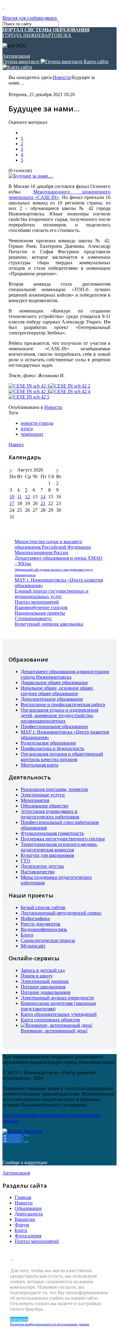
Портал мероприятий (37, 602)
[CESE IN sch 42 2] (69, 386)
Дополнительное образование (52, 699)
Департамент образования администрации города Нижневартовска (65, 674)
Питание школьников (43, 986)
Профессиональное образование (54, 726)
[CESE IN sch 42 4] (69, 391)
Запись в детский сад (43, 970)
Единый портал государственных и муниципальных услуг (51, 593)
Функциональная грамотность (52, 833)
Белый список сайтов (43, 907)
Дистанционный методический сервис (61, 912)
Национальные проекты (40, 613)
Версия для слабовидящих (29, 17)
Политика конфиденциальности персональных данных (49, 1324)
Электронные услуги (43, 794)
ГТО (25, 860)
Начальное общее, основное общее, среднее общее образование (57, 690)
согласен (19, 1319)
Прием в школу (37, 975)
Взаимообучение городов (41, 607)
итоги (27, 428)
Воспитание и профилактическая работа (63, 704)
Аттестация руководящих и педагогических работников (50, 814)
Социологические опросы (48, 940)
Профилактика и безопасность (52, 748)
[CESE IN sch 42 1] (29, 386)
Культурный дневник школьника (49, 623)
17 (11, 503)
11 (19, 496)
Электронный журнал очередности (57, 997)
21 (43, 503)
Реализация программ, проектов (54, 789)
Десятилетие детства (42, 866)
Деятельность (29, 1213)
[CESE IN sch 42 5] (29, 397)
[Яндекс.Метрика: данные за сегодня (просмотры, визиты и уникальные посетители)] (22, 1131)
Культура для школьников (47, 855)
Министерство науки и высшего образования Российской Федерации (53, 544)
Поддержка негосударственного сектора (63, 838)
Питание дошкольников (45, 992)
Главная (23, 1197)
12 (27, 496)
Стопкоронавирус (33, 618)
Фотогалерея (28, 1235)
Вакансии (25, 1219)
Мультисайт (33, 945)
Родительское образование (48, 743)
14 (43, 496)
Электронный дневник (45, 981)
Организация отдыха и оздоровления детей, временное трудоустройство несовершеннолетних (59, 715)
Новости (62, 77)
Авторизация (16, 56)
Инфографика (35, 918)
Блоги (27, 934)
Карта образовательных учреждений (59, 1014)
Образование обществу (45, 805)
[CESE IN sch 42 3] (29, 391)
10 (11, 496)
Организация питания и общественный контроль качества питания (62, 756)
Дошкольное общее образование (54, 682)
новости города (37, 423)
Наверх (16, 444)
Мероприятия (35, 800)
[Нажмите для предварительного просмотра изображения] (31, 176)
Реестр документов (40, 923)
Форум (22, 1224)
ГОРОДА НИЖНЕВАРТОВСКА (46, 32)
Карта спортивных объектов (50, 1019)
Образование (28, 1208)
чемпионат (32, 434)
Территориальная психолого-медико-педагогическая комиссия (59, 847)
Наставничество (38, 871)
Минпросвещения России (41, 552)
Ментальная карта (39, 764)
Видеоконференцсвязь (44, 929)
